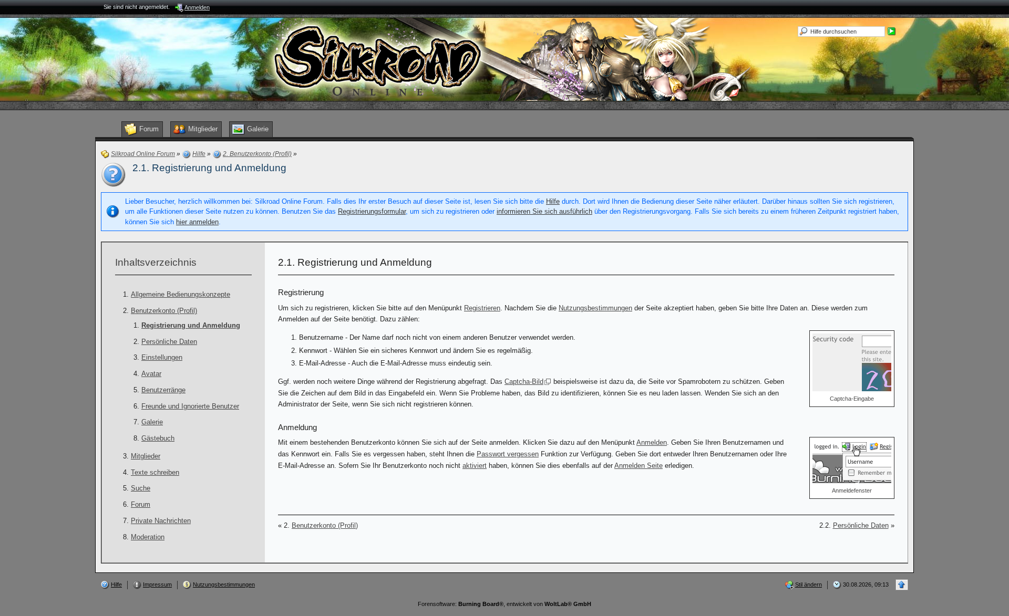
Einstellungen (161, 357)
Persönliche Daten (169, 342)
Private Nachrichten (161, 521)
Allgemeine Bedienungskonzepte (180, 294)
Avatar (151, 374)
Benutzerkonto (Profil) (164, 311)
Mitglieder (145, 456)
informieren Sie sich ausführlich (544, 211)
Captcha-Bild (523, 381)
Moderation (147, 537)
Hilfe (553, 201)
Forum (140, 504)
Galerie (152, 422)
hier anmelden (197, 222)
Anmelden (651, 442)
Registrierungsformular (372, 211)
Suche (140, 488)
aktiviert (474, 465)
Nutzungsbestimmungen (595, 308)
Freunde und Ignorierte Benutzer (190, 406)
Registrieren (482, 308)
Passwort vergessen (508, 454)
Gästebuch (157, 438)
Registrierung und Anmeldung (190, 325)
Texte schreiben (155, 472)
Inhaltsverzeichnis (156, 262)
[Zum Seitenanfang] (902, 585)
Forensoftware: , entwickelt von (504, 604)
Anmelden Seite (638, 465)
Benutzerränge (163, 390)
